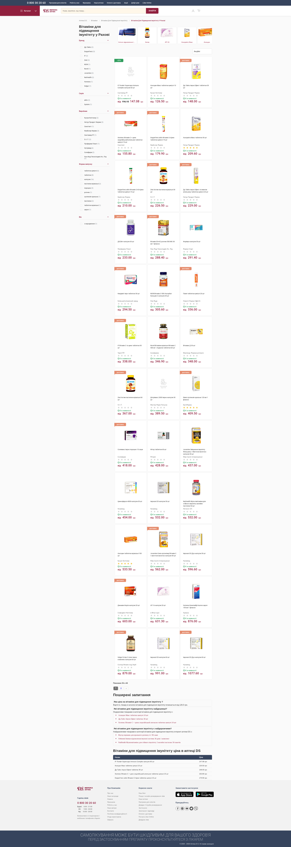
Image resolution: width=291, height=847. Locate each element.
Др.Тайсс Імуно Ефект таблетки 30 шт (133, 719)
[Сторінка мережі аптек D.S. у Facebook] (178, 808)
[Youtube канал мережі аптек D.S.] (187, 808)
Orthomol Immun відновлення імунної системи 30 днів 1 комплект (143, 739)
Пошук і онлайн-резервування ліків (152, 796)
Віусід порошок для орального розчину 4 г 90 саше (138, 735)
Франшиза (87, 3)
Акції (126, 3)
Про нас (110, 793)
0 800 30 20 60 (36, 2)
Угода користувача (114, 817)
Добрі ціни (135, 3)
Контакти (110, 811)
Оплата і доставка (114, 3)
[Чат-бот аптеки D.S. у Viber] (196, 808)
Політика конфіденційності (117, 814)
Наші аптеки (98, 3)
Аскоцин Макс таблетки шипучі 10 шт (133, 715)
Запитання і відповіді (146, 811)
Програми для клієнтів (57, 3)
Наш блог (142, 793)
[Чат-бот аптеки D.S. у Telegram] (191, 808)
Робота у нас (74, 3)
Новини (110, 799)
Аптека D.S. (83, 20)
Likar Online (147, 3)
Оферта (110, 820)
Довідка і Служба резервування (150, 805)
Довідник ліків (144, 820)
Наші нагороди (112, 796)
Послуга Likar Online (146, 817)
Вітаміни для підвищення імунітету (114, 20)
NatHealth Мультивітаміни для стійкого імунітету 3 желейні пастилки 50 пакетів (149, 742)
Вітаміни (94, 20)
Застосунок (143, 808)
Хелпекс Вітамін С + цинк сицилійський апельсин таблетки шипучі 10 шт (147, 723)
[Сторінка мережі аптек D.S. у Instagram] (182, 808)
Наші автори (112, 808)
